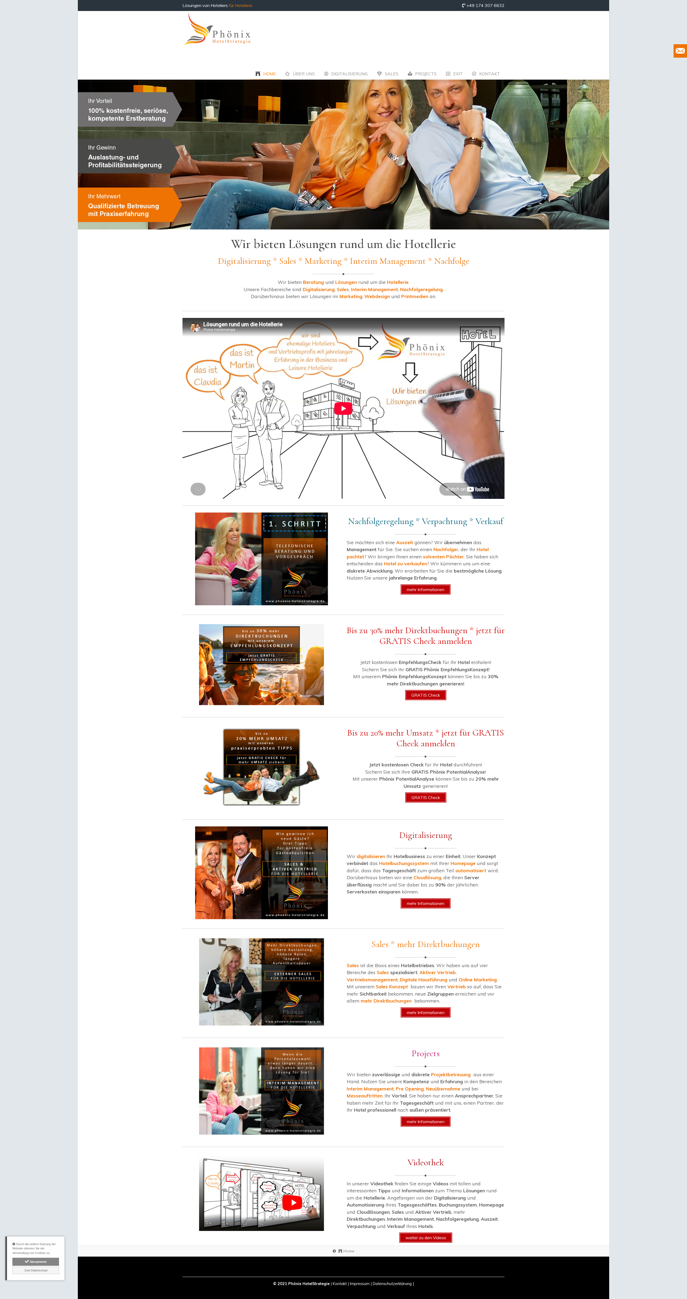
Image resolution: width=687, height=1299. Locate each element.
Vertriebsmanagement (372, 979)
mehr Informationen (425, 589)
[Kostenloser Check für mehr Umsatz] (261, 767)
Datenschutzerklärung (392, 1283)
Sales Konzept (392, 986)
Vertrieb (457, 986)
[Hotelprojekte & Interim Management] (261, 1091)
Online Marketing (478, 979)
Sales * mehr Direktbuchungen (425, 944)
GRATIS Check (425, 695)
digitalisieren (371, 856)
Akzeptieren (38, 1261)
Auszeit (405, 542)
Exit (457, 73)
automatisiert (471, 870)
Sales (391, 73)
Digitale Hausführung (423, 979)
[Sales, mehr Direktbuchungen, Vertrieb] (261, 982)
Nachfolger (445, 549)
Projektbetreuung (451, 1074)
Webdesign (377, 296)
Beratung (314, 282)
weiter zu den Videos (425, 1237)
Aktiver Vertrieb (437, 972)
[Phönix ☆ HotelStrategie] (217, 29)
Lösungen (346, 282)
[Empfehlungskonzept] (261, 665)
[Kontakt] (680, 51)
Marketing (350, 296)
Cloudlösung (427, 877)
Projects (425, 73)
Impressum (360, 1283)
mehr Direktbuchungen (386, 1001)
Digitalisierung (349, 73)
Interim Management (374, 289)
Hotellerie (397, 282)
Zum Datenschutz (36, 1270)
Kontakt (489, 73)
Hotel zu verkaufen (405, 563)
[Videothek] (261, 1193)
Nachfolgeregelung (421, 289)
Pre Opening (410, 1089)
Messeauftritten (364, 1095)
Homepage (464, 863)
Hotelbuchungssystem (404, 863)
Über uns (303, 73)
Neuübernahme (443, 1089)
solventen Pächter (443, 556)
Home (269, 73)
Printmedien (414, 296)
